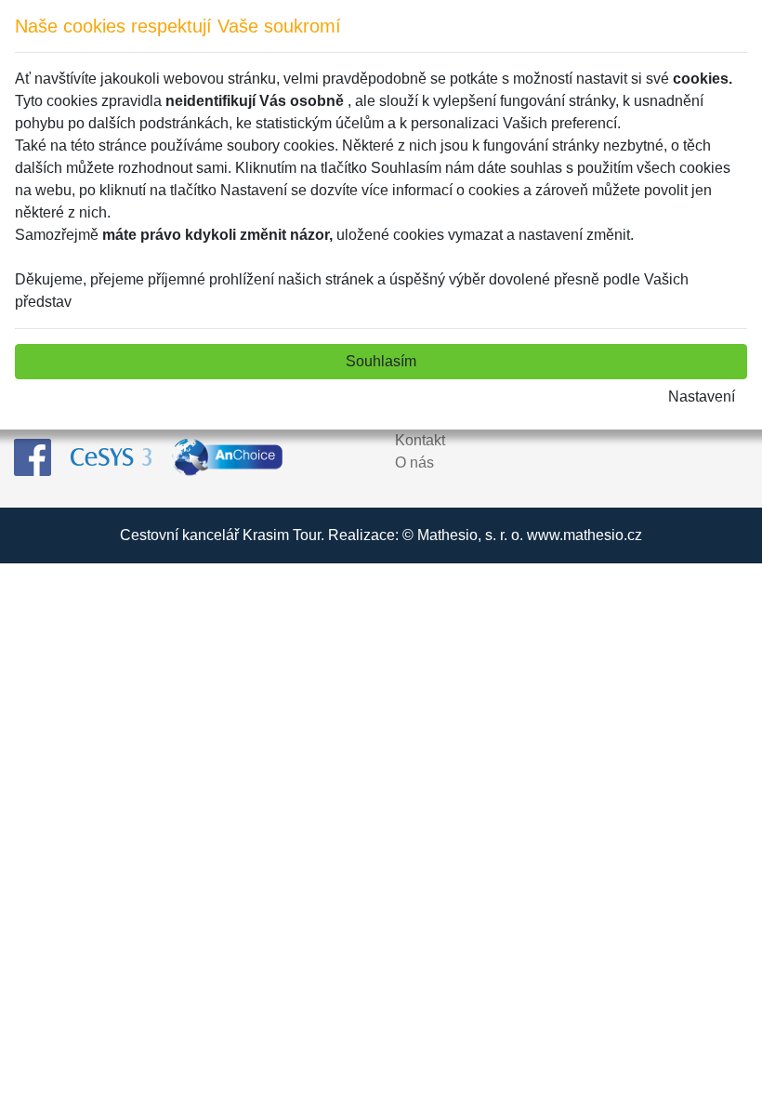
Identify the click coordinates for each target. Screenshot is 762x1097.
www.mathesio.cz (584, 535)
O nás (414, 462)
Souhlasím (381, 361)
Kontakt (420, 440)
